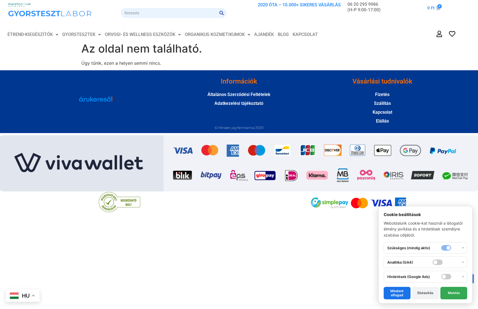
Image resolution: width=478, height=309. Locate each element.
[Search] (221, 13)
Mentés (454, 293)
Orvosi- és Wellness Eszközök (140, 34)
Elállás (382, 121)
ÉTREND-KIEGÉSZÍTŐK (30, 34)
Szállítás (382, 103)
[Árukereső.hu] (95, 102)
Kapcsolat (305, 34)
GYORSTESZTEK (78, 34)
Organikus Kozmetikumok (215, 34)
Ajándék (264, 34)
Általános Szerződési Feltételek (238, 94)
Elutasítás (425, 293)
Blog (283, 34)
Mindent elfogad (397, 293)
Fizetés (382, 94)
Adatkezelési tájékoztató (238, 103)
